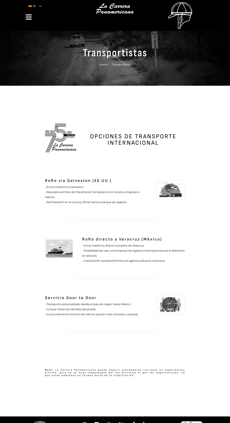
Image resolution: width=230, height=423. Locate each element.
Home (103, 64)
